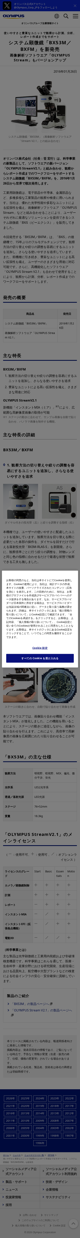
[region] (40, 619)
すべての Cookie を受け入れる (40, 658)
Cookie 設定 (40, 648)
